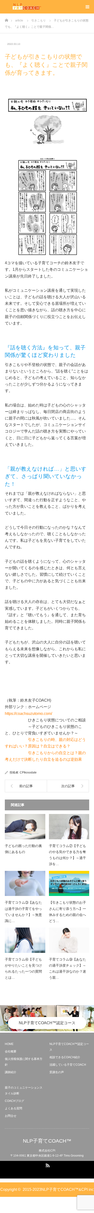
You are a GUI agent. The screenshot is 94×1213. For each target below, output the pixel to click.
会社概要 (10, 1051)
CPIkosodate (28, 772)
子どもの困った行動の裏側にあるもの (23, 849)
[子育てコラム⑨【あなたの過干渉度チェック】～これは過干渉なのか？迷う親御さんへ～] (69, 940)
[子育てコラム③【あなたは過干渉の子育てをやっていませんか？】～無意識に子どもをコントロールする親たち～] (25, 883)
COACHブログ (14, 1101)
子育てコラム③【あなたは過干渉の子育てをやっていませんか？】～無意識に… (23, 912)
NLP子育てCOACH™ (47, 1140)
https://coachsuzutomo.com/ (28, 714)
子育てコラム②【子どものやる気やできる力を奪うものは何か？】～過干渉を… (67, 855)
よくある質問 (13, 1108)
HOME (9, 1044)
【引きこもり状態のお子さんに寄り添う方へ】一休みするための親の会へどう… (67, 912)
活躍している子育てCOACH (67, 1064)
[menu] (87, 7)
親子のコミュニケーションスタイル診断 (23, 1090)
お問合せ (10, 1116)
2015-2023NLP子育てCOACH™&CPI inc (58, 1189)
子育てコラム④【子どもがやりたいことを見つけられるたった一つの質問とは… (23, 968)
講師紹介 (10, 1072)
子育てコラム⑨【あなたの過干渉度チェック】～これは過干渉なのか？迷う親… (67, 968)
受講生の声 (56, 1072)
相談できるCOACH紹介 (64, 1057)
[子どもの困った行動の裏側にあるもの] (25, 826)
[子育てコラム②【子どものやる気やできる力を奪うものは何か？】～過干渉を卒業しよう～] (69, 826)
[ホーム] (6, 19)
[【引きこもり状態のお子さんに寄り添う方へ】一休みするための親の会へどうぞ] (69, 883)
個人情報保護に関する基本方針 (23, 1061)
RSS (47, 1164)
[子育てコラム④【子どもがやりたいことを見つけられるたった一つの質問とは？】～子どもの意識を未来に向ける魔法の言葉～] (25, 940)
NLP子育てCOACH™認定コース (47, 1023)
